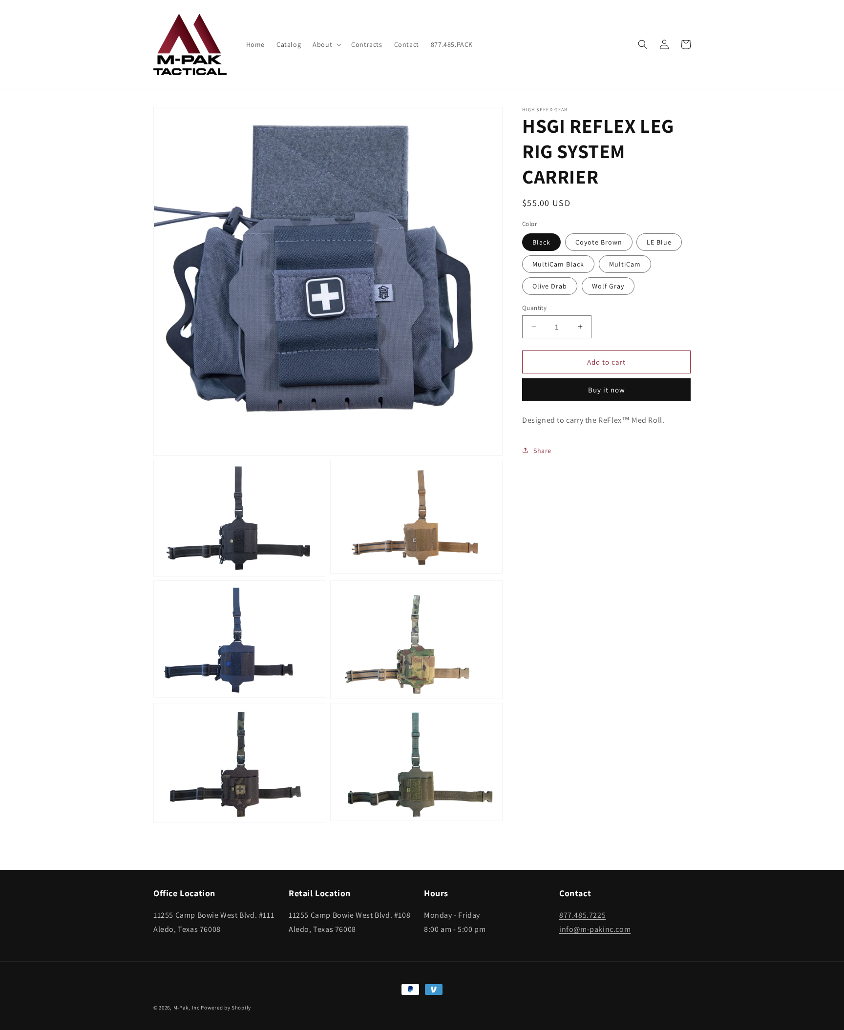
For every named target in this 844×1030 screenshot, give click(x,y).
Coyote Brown (598, 241)
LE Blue (659, 241)
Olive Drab (549, 285)
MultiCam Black (558, 263)
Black (541, 241)
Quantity (534, 307)
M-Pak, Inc (186, 1007)
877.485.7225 (582, 915)
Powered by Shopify (226, 1007)
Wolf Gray (608, 285)
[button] (326, 44)
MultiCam (625, 263)
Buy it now (606, 389)
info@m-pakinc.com (595, 929)
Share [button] (542, 450)
